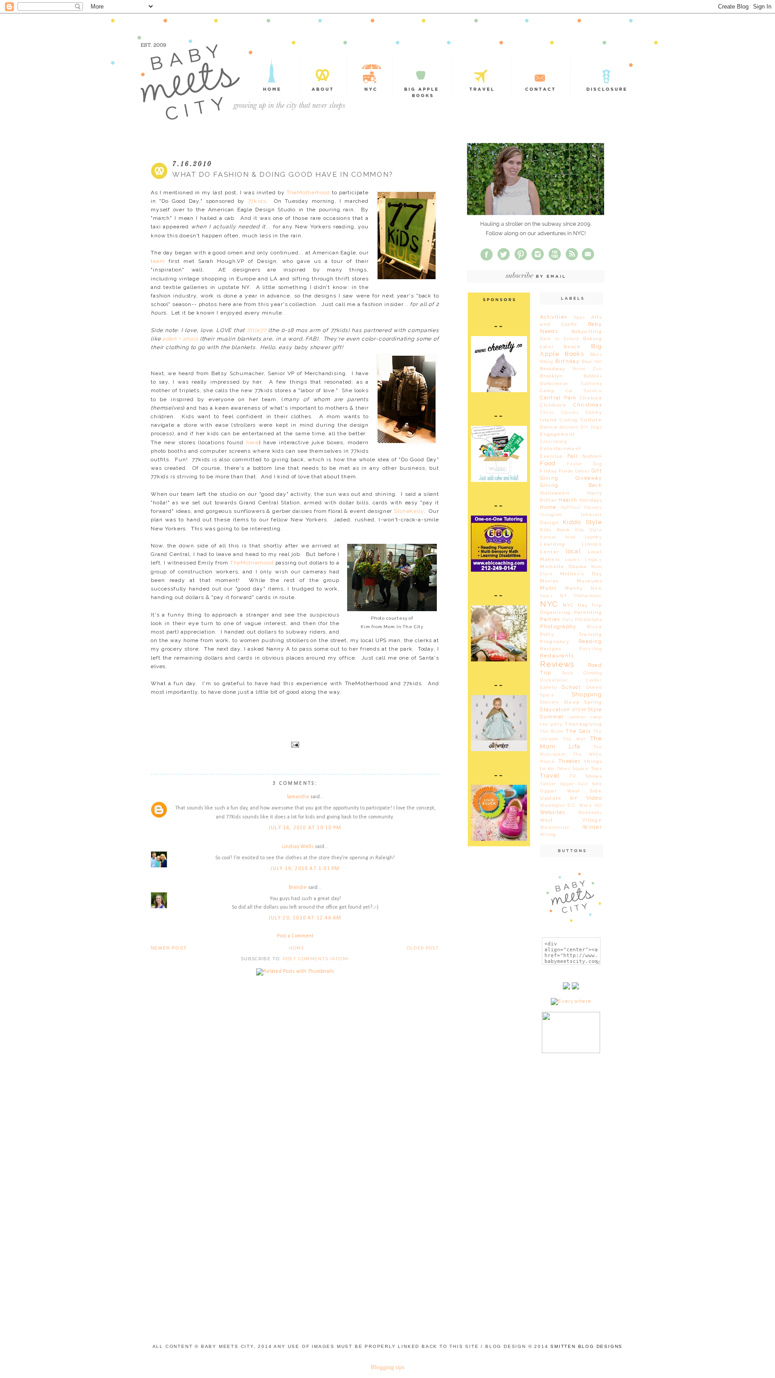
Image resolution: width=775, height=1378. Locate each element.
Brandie (298, 887)
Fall (572, 456)
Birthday (567, 361)
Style (595, 710)
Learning (552, 544)
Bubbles (592, 376)
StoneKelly (408, 511)
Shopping (586, 694)
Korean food (557, 537)
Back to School (559, 339)
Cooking (568, 420)
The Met (574, 739)
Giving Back (571, 485)
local (573, 551)
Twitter (548, 784)
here (252, 442)
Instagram (551, 514)
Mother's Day (581, 573)
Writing (548, 834)
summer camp (585, 717)
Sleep (571, 702)
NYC (549, 603)
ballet (546, 347)
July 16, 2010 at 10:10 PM (305, 828)
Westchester (555, 827)
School (571, 687)
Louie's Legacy (583, 559)
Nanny (574, 588)
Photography (558, 627)
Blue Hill (592, 361)
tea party (551, 724)
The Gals (578, 731)
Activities (553, 317)
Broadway (552, 368)
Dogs (596, 427)
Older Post (423, 947)
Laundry (593, 537)
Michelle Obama (563, 566)
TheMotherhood (308, 192)
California (591, 383)
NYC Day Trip (582, 605)
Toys (596, 768)
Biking (546, 361)
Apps (579, 317)
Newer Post (169, 947)
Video (594, 798)
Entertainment (560, 448)
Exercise (551, 456)
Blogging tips (388, 1367)
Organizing (555, 612)
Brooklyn (551, 375)
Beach (572, 346)
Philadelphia (588, 619)
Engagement (557, 434)
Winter (592, 827)
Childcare (553, 404)
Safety (548, 687)
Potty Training (571, 634)
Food (548, 463)
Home (297, 947)
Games (582, 471)
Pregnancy (554, 641)
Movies (549, 580)
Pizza (594, 626)
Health (567, 500)
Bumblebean (554, 383)
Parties (550, 619)
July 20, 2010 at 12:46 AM (305, 918)
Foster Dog (584, 464)
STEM (579, 709)
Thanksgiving (583, 724)
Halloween (555, 492)
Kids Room (555, 529)
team (158, 261)
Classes (570, 412)
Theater (569, 761)
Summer (552, 717)
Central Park (558, 398)
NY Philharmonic (581, 596)
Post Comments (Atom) (315, 958)
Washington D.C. (558, 805)
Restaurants (557, 656)
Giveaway (588, 478)
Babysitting (586, 331)
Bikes (596, 354)
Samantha (298, 797)
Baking (592, 338)
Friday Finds (556, 470)
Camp (547, 390)
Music (548, 588)
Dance (548, 426)
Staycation (555, 710)
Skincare (549, 702)
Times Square (572, 768)
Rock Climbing (582, 673)
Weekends (590, 812)
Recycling (590, 649)
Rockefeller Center (571, 680)
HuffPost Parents (581, 507)
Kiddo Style (582, 522)
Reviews (557, 664)
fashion (592, 456)
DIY (584, 427)
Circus (547, 412)
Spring (593, 702)
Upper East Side (581, 784)
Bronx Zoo (587, 369)
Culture (591, 419)
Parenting (588, 612)
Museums (589, 580)
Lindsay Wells (297, 846)
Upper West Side (571, 790)
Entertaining (553, 441)
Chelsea (591, 397)
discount (569, 427)
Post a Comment (295, 936)
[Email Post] (295, 744)
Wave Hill (590, 805)
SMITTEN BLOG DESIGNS (586, 1346)
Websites (552, 812)
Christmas (587, 405)
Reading (590, 641)
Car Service (584, 391)
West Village (571, 820)
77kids (257, 201)
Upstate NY (559, 798)
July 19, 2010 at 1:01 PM (305, 868)
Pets (567, 619)
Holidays (590, 500)
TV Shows (586, 776)
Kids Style (588, 530)
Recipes (550, 648)
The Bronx (551, 731)
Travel (550, 775)
